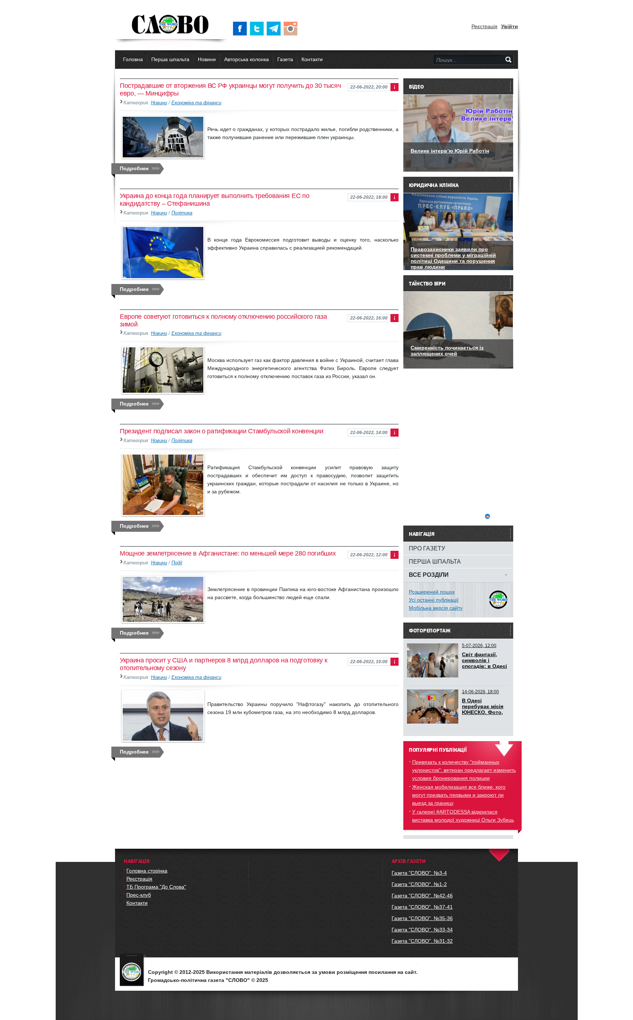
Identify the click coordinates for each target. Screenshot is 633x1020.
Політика (181, 213)
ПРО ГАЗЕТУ (427, 548)
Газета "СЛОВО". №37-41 (422, 907)
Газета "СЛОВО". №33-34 (422, 930)
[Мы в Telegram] (275, 29)
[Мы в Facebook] (241, 29)
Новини (207, 59)
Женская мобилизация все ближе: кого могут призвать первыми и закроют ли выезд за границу (459, 795)
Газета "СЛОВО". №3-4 (419, 873)
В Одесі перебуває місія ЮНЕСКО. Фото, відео (482, 709)
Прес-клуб (138, 895)
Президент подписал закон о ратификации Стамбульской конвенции (221, 431)
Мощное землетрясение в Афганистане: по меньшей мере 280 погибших (228, 553)
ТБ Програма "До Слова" (156, 887)
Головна (133, 59)
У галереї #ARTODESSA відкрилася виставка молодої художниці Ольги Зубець (463, 816)
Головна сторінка (146, 871)
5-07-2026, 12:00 (479, 645)
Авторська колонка (246, 59)
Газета (285, 59)
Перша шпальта (170, 59)
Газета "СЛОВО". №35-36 (422, 918)
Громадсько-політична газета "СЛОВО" (171, 25)
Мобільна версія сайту (436, 608)
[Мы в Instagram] (292, 29)
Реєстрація (484, 26)
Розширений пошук (432, 592)
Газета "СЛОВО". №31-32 (422, 941)
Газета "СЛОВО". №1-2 (419, 884)
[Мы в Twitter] (258, 29)
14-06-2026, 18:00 (480, 691)
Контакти (312, 59)
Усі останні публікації (434, 600)
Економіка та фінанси (196, 102)
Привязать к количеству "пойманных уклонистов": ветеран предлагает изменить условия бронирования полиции (464, 770)
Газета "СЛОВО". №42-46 (422, 895)
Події (176, 562)
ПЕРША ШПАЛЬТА (435, 561)
